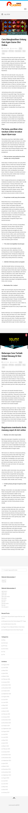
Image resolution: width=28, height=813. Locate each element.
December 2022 (7, 769)
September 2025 (7, 693)
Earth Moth (14, 48)
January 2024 (6, 751)
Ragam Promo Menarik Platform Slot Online (13, 627)
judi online (4, 598)
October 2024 (6, 725)
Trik (3, 53)
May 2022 (5, 786)
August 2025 (6, 696)
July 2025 (5, 699)
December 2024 (7, 719)
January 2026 (6, 682)
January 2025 (6, 717)
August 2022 (6, 778)
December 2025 (7, 685)
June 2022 (5, 783)
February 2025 (6, 714)
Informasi (4, 51)
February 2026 (6, 679)
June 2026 (5, 667)
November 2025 (7, 688)
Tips (24, 51)
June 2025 (5, 702)
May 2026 (5, 670)
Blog (20, 48)
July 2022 (5, 780)
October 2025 (6, 690)
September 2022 (7, 775)
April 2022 (5, 789)
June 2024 (5, 737)
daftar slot (4, 593)
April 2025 (5, 708)
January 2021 (6, 792)
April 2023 (5, 763)
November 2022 (7, 772)
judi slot (3, 601)
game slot (4, 594)
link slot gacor (5, 607)
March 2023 (6, 766)
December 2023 (7, 754)
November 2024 (7, 722)
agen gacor (4, 591)
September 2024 (7, 728)
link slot (3, 605)
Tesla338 (4, 581)
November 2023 (7, 757)
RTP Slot (11, 51)
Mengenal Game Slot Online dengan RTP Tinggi (14, 621)
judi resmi (4, 600)
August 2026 (6, 664)
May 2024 (5, 740)
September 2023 (7, 760)
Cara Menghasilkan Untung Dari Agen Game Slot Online (14, 42)
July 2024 (5, 734)
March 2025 (6, 711)
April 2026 (5, 673)
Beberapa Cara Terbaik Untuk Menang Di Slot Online (12, 356)
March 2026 (6, 676)
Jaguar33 (4, 580)
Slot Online (18, 51)
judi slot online (5, 603)
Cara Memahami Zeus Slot (9, 624)
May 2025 (5, 705)
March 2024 (6, 746)
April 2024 (5, 743)
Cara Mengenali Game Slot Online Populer (13, 629)
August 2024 (6, 731)
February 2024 (6, 748)
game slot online (6, 596)
